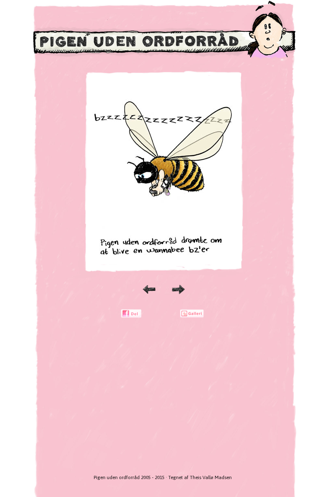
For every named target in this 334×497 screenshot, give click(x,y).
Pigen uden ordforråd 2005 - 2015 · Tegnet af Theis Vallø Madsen (163, 477)
